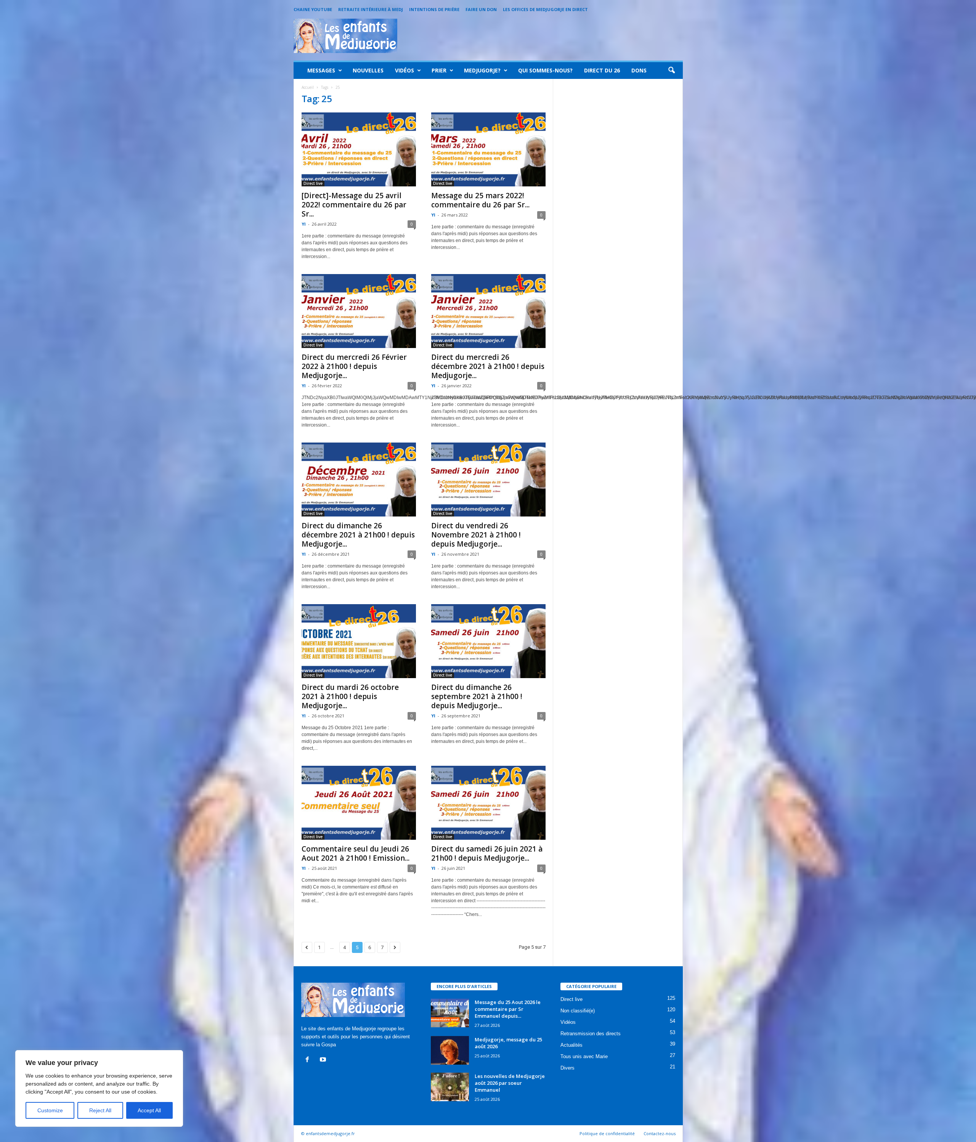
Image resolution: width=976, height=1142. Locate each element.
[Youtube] (324, 1060)
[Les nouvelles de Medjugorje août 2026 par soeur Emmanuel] (450, 1087)
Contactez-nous (660, 1133)
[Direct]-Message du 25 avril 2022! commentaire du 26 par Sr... (354, 205)
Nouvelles (368, 70)
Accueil (308, 87)
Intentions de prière (434, 9)
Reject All (100, 1110)
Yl (304, 224)
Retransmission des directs (590, 1033)
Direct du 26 (602, 70)
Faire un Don (481, 9)
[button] (671, 70)
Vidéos (404, 70)
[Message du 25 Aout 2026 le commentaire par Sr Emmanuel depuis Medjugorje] (450, 1013)
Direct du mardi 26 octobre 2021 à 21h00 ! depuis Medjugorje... (350, 696)
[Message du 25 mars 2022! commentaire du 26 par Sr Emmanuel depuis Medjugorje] (488, 149)
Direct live (313, 183)
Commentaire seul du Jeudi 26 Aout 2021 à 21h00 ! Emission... (355, 853)
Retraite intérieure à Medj (370, 9)
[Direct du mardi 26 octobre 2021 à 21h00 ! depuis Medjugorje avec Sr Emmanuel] (359, 641)
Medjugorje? (482, 70)
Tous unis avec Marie (584, 1056)
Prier (439, 70)
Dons (639, 70)
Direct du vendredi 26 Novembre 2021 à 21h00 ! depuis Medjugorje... (476, 535)
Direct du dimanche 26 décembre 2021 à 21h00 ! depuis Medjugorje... (358, 535)
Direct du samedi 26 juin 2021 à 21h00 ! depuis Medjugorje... (487, 853)
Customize (50, 1110)
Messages (321, 70)
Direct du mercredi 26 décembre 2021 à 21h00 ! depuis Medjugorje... (487, 366)
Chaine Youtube (313, 9)
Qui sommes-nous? (545, 70)
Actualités (571, 1045)
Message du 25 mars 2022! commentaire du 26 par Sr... (480, 200)
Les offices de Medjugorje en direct (545, 9)
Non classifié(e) (577, 1011)
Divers (567, 1068)
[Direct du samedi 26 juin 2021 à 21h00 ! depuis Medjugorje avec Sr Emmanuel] (488, 803)
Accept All (149, 1110)
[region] (99, 1088)
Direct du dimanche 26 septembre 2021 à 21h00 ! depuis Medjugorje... (476, 696)
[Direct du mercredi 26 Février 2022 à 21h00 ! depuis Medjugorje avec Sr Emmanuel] (359, 311)
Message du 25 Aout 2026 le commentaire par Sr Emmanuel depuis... (508, 1009)
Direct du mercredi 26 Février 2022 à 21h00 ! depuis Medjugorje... (354, 366)
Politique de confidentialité (607, 1133)
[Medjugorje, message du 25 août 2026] (450, 1050)
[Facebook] (309, 1060)
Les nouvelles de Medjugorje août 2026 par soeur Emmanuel (510, 1083)
